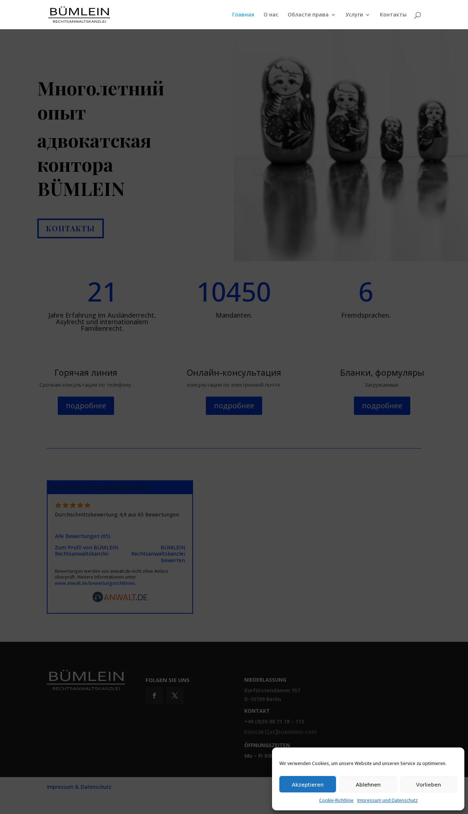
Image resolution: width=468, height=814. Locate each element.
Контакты (393, 15)
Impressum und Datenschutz (387, 800)
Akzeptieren (308, 784)
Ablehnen (368, 784)
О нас (271, 15)
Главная (243, 15)
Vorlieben (428, 784)
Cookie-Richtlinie (336, 800)
